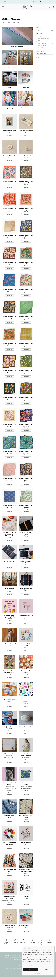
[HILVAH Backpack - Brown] (9, 579)
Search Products (6, 943)
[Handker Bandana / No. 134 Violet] (9, 361)
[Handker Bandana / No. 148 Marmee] (26, 334)
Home (4, 22)
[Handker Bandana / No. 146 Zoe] (26, 253)
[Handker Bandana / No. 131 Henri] (26, 172)
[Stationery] (25, 78)
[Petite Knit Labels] (9, 806)
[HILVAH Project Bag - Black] (26, 552)
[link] (38, 972)
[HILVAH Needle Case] (9, 552)
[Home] (9, 78)
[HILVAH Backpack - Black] (26, 579)
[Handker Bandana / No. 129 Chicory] (26, 226)
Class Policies (19, 968)
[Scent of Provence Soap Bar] (26, 718)
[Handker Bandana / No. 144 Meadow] (26, 442)
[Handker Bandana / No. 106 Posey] (26, 307)
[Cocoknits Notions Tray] (26, 121)
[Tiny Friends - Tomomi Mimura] (9, 774)
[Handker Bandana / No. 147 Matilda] (26, 415)
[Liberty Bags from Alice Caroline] (26, 774)
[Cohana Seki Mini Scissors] (26, 635)
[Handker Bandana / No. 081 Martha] (26, 280)
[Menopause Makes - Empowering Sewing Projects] (9, 606)
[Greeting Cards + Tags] (9, 57)
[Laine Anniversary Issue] (9, 121)
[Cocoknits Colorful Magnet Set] (9, 916)
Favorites (32, 942)
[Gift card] (26, 887)
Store (9, 22)
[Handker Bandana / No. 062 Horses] (9, 469)
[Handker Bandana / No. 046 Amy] (9, 307)
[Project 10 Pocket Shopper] (9, 718)
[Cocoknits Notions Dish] (9, 147)
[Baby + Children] (25, 98)
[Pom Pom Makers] (26, 833)
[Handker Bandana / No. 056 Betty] (9, 388)
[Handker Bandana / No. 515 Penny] (9, 496)
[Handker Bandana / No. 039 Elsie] (26, 469)
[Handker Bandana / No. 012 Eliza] (26, 496)
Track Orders (23, 942)
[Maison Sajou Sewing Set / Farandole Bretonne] (9, 689)
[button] (28, 6)
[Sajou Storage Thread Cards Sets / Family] (9, 662)
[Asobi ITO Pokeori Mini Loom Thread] (9, 833)
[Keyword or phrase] (36, 53)
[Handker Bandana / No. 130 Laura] (9, 226)
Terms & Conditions (10, 968)
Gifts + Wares (16, 22)
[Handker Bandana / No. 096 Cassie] (9, 442)
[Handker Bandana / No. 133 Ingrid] (9, 415)
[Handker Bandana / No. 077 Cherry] (9, 172)
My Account (15, 942)
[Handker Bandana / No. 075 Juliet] (9, 280)
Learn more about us (28, 965)
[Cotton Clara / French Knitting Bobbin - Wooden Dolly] (9, 523)
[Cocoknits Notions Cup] (26, 147)
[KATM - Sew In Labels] (26, 689)
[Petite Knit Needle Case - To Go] (26, 806)
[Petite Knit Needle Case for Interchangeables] (26, 860)
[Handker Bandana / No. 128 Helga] (26, 388)
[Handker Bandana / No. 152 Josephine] (26, 361)
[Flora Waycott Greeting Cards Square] (9, 887)
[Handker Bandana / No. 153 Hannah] (9, 334)
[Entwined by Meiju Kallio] (9, 635)
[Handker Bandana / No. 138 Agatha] (9, 253)
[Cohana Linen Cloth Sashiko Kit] (9, 745)
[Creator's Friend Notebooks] (17, 36)
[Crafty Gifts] (25, 57)
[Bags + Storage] (9, 98)
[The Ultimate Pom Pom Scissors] (26, 606)
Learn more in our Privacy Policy (30, 964)
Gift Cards (49, 942)
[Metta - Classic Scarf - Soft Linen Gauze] (26, 745)
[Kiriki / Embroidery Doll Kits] (9, 860)
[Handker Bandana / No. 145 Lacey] (9, 199)
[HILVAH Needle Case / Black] (26, 523)
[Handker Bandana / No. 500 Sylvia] (26, 199)
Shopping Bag (41, 943)
